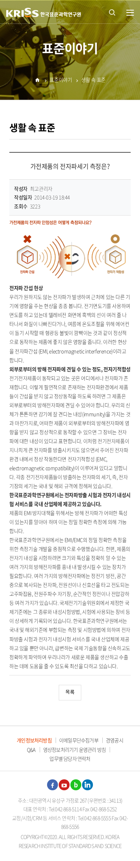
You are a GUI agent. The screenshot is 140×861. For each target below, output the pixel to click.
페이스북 (52, 784)
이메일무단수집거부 (78, 740)
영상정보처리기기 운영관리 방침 (74, 749)
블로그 (75, 784)
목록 (70, 692)
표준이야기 (60, 79)
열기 (130, 13)
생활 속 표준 (93, 79)
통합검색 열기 (112, 11)
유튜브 (64, 784)
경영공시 (114, 740)
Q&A (31, 749)
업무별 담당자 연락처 (69, 758)
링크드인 (87, 784)
